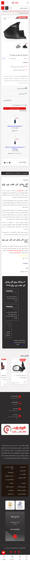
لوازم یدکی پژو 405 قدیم (13, 81)
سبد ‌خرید (12, 559)
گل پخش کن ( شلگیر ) (13, 11)
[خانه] (27, 557)
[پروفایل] (4, 557)
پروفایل (4, 559)
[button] (4, 18)
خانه (26, 559)
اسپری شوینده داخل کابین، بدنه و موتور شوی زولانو (14, 148)
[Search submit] (10, 8)
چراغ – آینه (12, 76)
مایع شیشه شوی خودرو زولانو (14, 126)
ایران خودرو (18, 76)
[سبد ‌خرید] (12, 557)
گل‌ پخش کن (20, 191)
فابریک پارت (17, 253)
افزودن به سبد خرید (14, 108)
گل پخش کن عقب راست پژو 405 (15, 250)
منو (20, 559)
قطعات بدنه (23, 11)
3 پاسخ (3, 58)
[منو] (20, 557)
